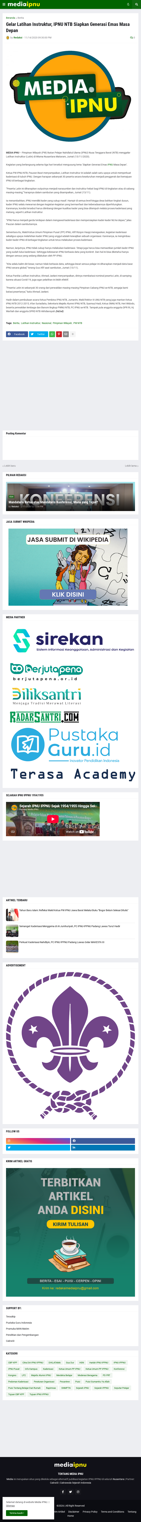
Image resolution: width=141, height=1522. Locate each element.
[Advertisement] (70, 385)
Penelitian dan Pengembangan (22, 1335)
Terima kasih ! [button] (16, 1513)
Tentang (132, 1511)
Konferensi (119, 1369)
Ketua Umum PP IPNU (69, 1369)
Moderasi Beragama (87, 1375)
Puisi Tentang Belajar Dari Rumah (24, 1388)
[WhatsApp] (52, 334)
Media (10, 1479)
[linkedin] (103, 1148)
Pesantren (65, 1381)
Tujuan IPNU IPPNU (39, 1394)
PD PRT (106, 1375)
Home (70, 1515)
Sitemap (10, 1505)
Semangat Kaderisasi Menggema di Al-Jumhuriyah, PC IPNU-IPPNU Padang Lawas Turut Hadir (69, 926)
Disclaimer (73, 1511)
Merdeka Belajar (64, 1375)
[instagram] (38, 1141)
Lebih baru (10, 465)
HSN (81, 1362)
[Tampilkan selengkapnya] (73, 334)
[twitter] (38, 1148)
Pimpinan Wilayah (62, 323)
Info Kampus (31, 1369)
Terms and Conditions (112, 1511)
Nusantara (118, 1479)
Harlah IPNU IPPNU (98, 1362)
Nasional (46, 323)
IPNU (110, 164)
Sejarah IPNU (82, 1388)
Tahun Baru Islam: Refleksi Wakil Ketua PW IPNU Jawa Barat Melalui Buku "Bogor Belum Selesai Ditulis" (73, 910)
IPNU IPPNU (120, 1362)
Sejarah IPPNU (101, 1388)
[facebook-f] (63, 1492)
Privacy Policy (90, 1511)
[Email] (66, 334)
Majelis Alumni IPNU (41, 1375)
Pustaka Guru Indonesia (19, 1322)
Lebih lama (131, 465)
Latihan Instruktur (30, 323)
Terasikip (10, 1316)
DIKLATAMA (55, 1362)
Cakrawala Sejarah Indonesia (75, 1482)
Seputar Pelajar (121, 1388)
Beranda (10, 18)
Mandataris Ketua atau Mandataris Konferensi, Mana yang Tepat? (53, 502)
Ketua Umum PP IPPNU (97, 1369)
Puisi (77, 1381)
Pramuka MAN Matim (17, 1328)
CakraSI (10, 1341)
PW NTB (77, 323)
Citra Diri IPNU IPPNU (33, 1362)
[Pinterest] (59, 334)
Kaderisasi (48, 1369)
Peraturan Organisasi (44, 1381)
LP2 (24, 1375)
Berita (21, 18)
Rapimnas (51, 1388)
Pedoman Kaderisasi (18, 1381)
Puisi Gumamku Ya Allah (98, 1381)
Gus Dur (70, 1362)
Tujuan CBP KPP (16, 1394)
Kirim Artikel (58, 1511)
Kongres (12, 1375)
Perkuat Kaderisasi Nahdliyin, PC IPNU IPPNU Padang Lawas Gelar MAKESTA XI (61, 942)
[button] (4, 4)
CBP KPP (12, 1362)
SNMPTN (65, 1388)
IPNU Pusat (13, 1369)
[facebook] (103, 1141)
